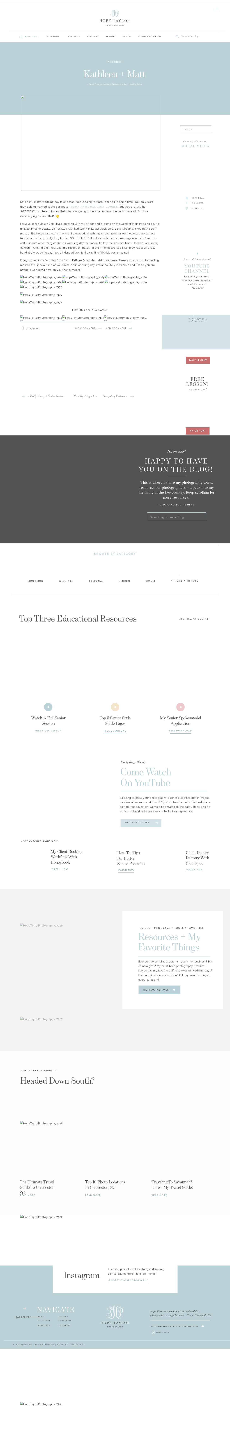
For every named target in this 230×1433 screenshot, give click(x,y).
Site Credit (62, 1345)
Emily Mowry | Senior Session (47, 396)
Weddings (115, 62)
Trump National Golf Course (93, 207)
